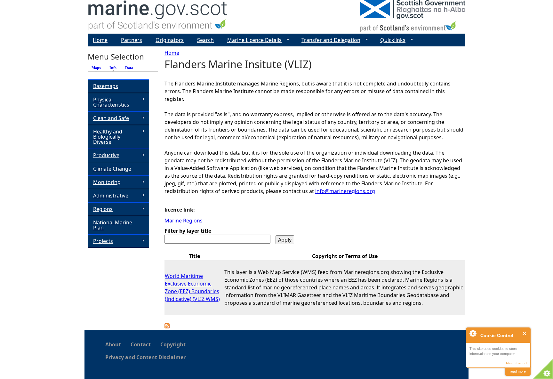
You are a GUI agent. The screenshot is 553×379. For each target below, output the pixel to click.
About (113, 344)
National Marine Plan (112, 225)
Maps (96, 68)
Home (171, 52)
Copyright (173, 344)
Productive (103, 155)
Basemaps (105, 86)
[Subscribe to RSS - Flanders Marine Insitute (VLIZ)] (167, 326)
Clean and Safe (108, 118)
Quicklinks (390, 40)
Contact (141, 344)
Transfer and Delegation (328, 40)
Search (205, 40)
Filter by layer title (187, 230)
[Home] (158, 17)
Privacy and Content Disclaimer (145, 357)
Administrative (108, 195)
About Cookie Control (472, 333)
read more (518, 371)
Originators (170, 40)
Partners (131, 40)
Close (525, 333)
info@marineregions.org (345, 191)
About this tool (516, 363)
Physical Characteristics (108, 102)
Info (114, 68)
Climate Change (112, 168)
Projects (100, 241)
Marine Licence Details (252, 40)
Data (129, 68)
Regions (100, 209)
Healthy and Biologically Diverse (105, 136)
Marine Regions (183, 220)
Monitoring (104, 182)
